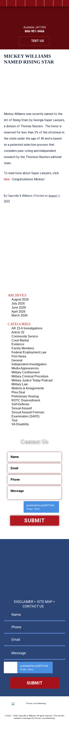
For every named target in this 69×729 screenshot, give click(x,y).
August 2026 (20, 299)
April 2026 (18, 311)
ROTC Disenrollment (26, 400)
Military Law (20, 384)
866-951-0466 (34, 31)
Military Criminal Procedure (30, 376)
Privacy (29, 509)
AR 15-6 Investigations (27, 328)
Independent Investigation (29, 364)
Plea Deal (18, 392)
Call (20, 3)
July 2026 (18, 303)
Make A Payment (31, 577)
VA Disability (20, 424)
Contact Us (33, 606)
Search (48, 3)
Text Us (37, 41)
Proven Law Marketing (45, 718)
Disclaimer (23, 602)
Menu (57, 3)
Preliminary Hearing (25, 396)
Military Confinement (25, 372)
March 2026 (20, 315)
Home (11, 3)
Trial (14, 420)
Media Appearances (25, 368)
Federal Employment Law (29, 352)
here (7, 179)
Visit (40, 3)
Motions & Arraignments (28, 388)
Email (30, 3)
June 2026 (19, 307)
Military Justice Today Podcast (32, 380)
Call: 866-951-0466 (35, 558)
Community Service (25, 336)
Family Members (23, 348)
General (17, 360)
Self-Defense (20, 404)
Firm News (19, 356)
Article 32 (18, 332)
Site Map (44, 602)
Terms (37, 509)
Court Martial (20, 340)
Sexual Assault (22, 408)
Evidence (18, 344)
